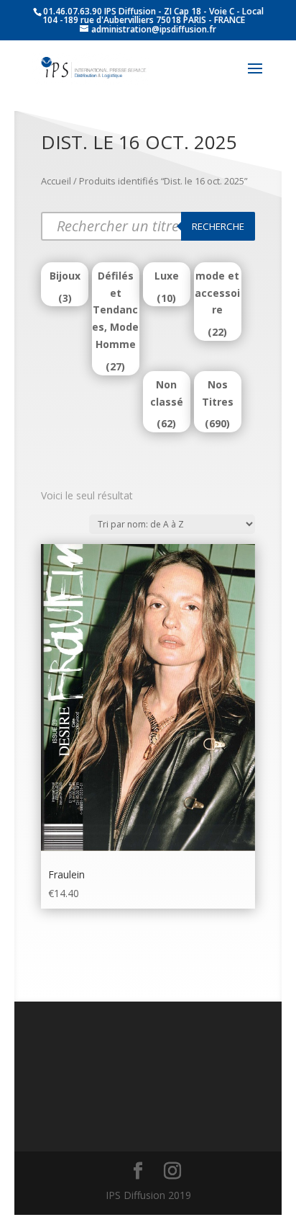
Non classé (166, 393)
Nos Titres (217, 393)
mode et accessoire (217, 293)
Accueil (56, 180)
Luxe (166, 275)
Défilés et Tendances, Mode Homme (115, 310)
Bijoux (65, 275)
